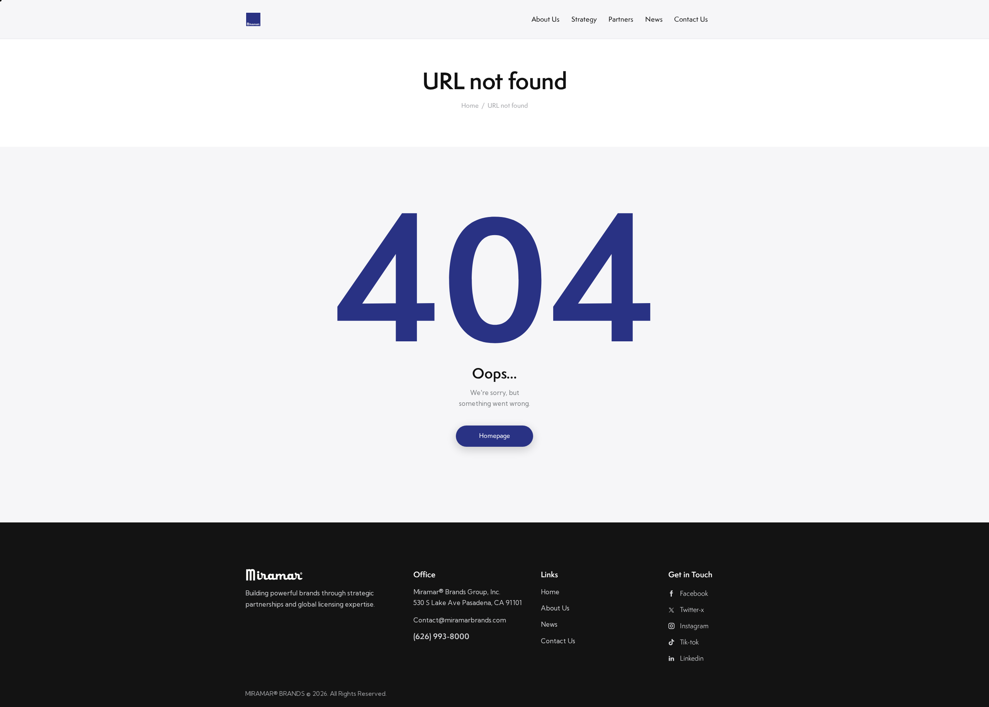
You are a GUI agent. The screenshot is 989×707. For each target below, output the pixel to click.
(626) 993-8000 (441, 636)
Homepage (494, 435)
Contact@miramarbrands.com (459, 620)
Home (470, 106)
